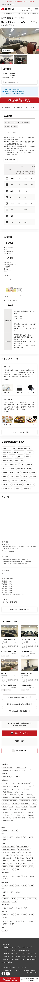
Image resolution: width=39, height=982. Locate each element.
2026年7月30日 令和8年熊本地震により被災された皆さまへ (19, 1)
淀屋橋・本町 (25, 13)
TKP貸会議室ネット (9, 13)
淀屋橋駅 (34, 13)
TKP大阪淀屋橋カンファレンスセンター (15, 18)
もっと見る (6, 379)
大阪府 (18, 13)
